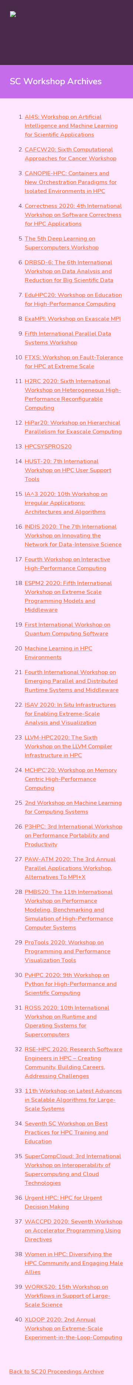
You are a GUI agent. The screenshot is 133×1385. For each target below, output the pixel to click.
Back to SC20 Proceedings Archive (56, 1372)
